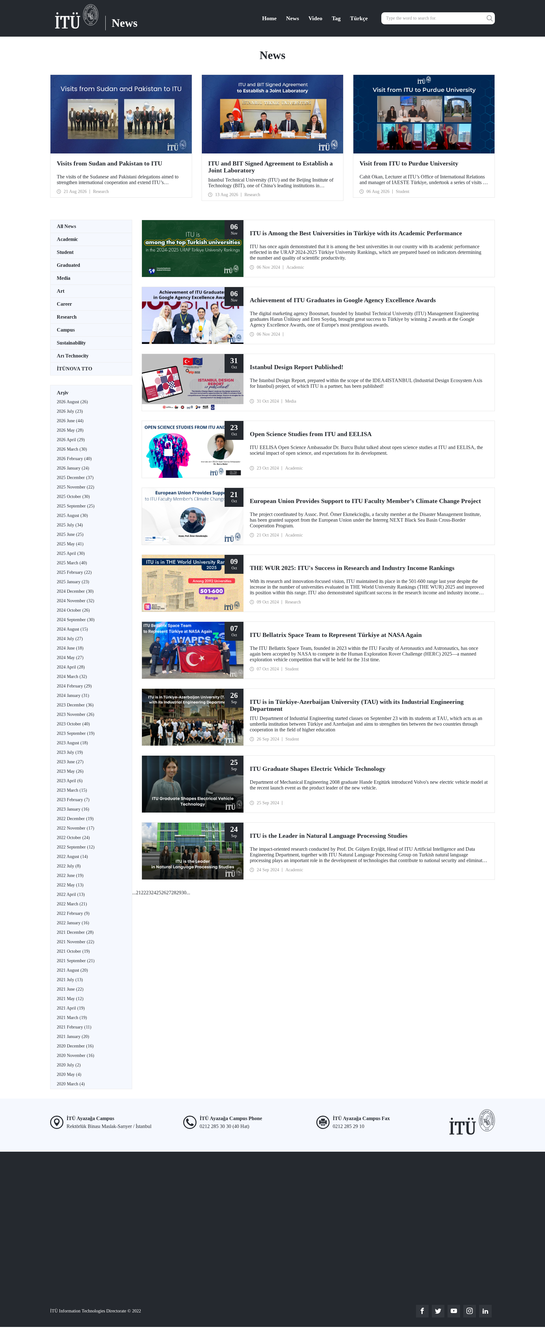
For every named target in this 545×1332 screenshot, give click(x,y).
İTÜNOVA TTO (74, 368)
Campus (66, 330)
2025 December (75, 477)
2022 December (75, 818)
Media (63, 278)
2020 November (75, 1055)
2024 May (70, 657)
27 (168, 892)
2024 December (75, 591)
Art (60, 291)
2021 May (70, 998)
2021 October (73, 951)
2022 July (69, 866)
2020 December (75, 1046)
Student (65, 252)
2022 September (76, 847)
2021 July (70, 979)
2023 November (75, 714)
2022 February (73, 913)
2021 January (73, 1036)
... (134, 892)
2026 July (70, 411)
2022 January (73, 923)
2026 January (73, 468)
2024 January (73, 695)
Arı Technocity (73, 355)
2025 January (73, 581)
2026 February (74, 458)
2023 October (73, 724)
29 (178, 892)
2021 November (75, 941)
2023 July (70, 752)
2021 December (75, 932)
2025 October (73, 496)
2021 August (72, 970)
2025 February (74, 572)
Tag (336, 18)
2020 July (69, 1065)
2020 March (71, 1084)
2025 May (70, 544)
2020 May (69, 1074)
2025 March (72, 563)
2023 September (76, 733)
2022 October (73, 837)
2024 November (75, 600)
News (292, 18)
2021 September (76, 960)
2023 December (75, 705)
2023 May (70, 771)
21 (138, 892)
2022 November (75, 828)
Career (64, 304)
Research (67, 317)
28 (173, 892)
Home (269, 18)
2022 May (70, 885)
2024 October (73, 610)
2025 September (76, 506)
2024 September (76, 619)
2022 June (70, 875)
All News (66, 226)
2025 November (75, 487)
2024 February (74, 686)
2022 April (71, 894)
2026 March (72, 449)
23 (148, 892)
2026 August (72, 401)
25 (158, 892)
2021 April (71, 1008)
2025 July (70, 525)
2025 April (71, 553)
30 (183, 892)
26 (163, 892)
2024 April (71, 667)
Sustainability (71, 342)
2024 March (72, 676)
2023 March (72, 790)
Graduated (68, 265)
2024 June (70, 648)
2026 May (70, 430)
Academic (67, 239)
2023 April (70, 780)
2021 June (70, 989)
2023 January (73, 809)
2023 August (72, 743)
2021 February (74, 1027)
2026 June (70, 420)
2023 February (73, 799)
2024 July (70, 638)
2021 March (72, 1017)
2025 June (70, 534)
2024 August (72, 629)
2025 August (72, 515)
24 (153, 892)
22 (143, 892)
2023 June (70, 761)
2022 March (72, 904)
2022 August (72, 856)
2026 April (71, 439)
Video (315, 18)
